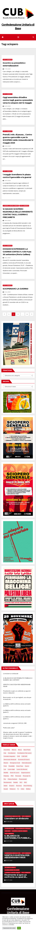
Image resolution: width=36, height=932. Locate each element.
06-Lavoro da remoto (10, 867)
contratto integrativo (9, 756)
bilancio (14, 749)
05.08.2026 (9, 821)
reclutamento (7, 782)
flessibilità (11, 766)
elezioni (6, 763)
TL (18, 789)
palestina (6, 776)
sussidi (6, 789)
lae (5, 769)
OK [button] (19, 928)
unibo (22, 789)
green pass (19, 766)
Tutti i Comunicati (7, 59)
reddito (15, 782)
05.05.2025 (7, 146)
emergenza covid (15, 763)
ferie (5, 766)
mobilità (6, 772)
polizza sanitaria (12, 779)
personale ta (26, 776)
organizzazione (25, 772)
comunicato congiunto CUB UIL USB (14, 723)
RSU (25, 782)
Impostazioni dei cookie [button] (9, 928)
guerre (27, 766)
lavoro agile (11, 769)
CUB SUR (24, 756)
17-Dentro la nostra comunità (10, 205)
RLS (21, 782)
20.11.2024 (7, 292)
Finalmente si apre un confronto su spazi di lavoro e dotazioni (15, 877)
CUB (18, 756)
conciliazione (11, 753)
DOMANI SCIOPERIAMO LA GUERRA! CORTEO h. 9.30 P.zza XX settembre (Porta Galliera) (17, 252)
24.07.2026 (9, 841)
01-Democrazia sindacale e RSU (12, 816)
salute (5, 785)
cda (5, 753)
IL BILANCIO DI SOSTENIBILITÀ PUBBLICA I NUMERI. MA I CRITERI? (17, 838)
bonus (20, 749)
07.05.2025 (7, 69)
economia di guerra (23, 759)
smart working (28, 785)
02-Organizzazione (9, 828)
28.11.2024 (7, 257)
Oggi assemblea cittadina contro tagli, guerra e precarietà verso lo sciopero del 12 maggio (18, 100)
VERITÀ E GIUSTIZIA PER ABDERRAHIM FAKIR (16, 856)
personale (18, 776)
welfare (28, 789)
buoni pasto (27, 749)
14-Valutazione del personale (23, 828)
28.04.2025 (7, 220)
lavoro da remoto (22, 769)
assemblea (7, 749)
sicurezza (19, 785)
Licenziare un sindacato (10, 673)
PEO (12, 776)
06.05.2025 (7, 106)
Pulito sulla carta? (9, 728)
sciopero (11, 785)
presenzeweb (23, 779)
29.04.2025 (7, 180)
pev (5, 779)
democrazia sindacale (10, 759)
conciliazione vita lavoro (24, 753)
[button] (33, 37)
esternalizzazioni (26, 763)
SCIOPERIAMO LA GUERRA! (15, 289)
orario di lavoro (14, 772)
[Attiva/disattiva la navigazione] (18, 37)
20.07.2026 (9, 860)
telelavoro (12, 789)
